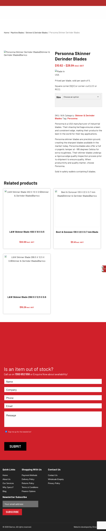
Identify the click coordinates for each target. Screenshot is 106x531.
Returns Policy (28, 483)
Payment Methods (29, 475)
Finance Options (29, 491)
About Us (6, 479)
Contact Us (53, 475)
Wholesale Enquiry (56, 479)
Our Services (8, 483)
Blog (4, 491)
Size (58, 97)
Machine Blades (17, 32)
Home (6, 32)
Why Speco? (8, 487)
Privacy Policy (54, 483)
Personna (72, 118)
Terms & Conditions (30, 487)
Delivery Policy (28, 479)
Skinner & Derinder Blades (37, 32)
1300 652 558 (22, 374)
